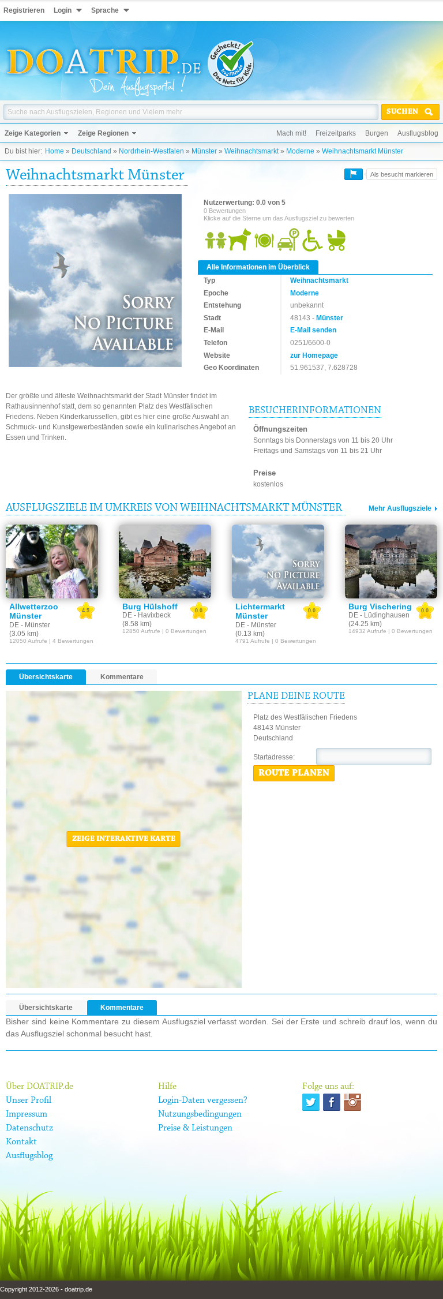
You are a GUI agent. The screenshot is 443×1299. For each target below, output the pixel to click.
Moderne (300, 151)
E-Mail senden (313, 330)
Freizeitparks (336, 133)
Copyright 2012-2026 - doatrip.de (46, 1289)
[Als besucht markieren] (353, 174)
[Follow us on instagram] (352, 1102)
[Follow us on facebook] (331, 1102)
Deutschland (91, 151)
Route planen (293, 773)
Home (54, 151)
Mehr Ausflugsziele (400, 508)
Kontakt (21, 1142)
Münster (204, 151)
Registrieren (23, 10)
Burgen (376, 133)
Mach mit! (291, 133)
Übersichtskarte (46, 677)
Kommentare (122, 677)
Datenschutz (29, 1128)
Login (63, 10)
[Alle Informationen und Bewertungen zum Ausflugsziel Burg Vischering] (391, 561)
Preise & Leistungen (195, 1128)
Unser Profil (28, 1100)
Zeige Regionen (103, 133)
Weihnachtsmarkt (251, 151)
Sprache (105, 10)
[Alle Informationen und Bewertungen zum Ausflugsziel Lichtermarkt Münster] (278, 561)
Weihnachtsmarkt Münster (362, 151)
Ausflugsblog (417, 133)
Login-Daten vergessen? (202, 1100)
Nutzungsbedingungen (200, 1114)
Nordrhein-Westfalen (151, 151)
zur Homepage (314, 355)
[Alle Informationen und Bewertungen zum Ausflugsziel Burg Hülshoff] (165, 561)
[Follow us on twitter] (311, 1102)
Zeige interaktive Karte (123, 839)
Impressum (26, 1114)
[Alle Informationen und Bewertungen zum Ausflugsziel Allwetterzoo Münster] (52, 561)
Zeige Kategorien (33, 133)
